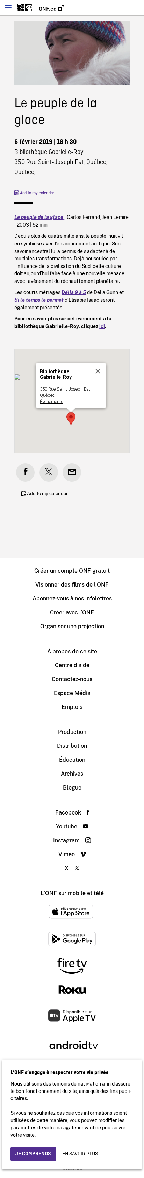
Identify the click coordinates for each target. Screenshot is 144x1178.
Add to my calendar (36, 193)
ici (102, 326)
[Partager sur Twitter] (48, 472)
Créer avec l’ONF (72, 612)
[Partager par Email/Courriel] (72, 472)
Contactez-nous (72, 679)
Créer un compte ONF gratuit (72, 570)
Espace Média (72, 693)
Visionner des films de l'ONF (72, 584)
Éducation (72, 759)
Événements (51, 401)
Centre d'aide (72, 665)
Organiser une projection (72, 626)
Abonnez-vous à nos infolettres (72, 598)
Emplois (72, 707)
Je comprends (33, 1154)
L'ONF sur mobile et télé (72, 893)
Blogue (72, 787)
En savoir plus (80, 1154)
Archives (72, 773)
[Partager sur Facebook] (25, 472)
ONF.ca (48, 9)
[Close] (97, 371)
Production (72, 732)
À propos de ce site (72, 651)
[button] (70, 418)
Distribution (72, 746)
